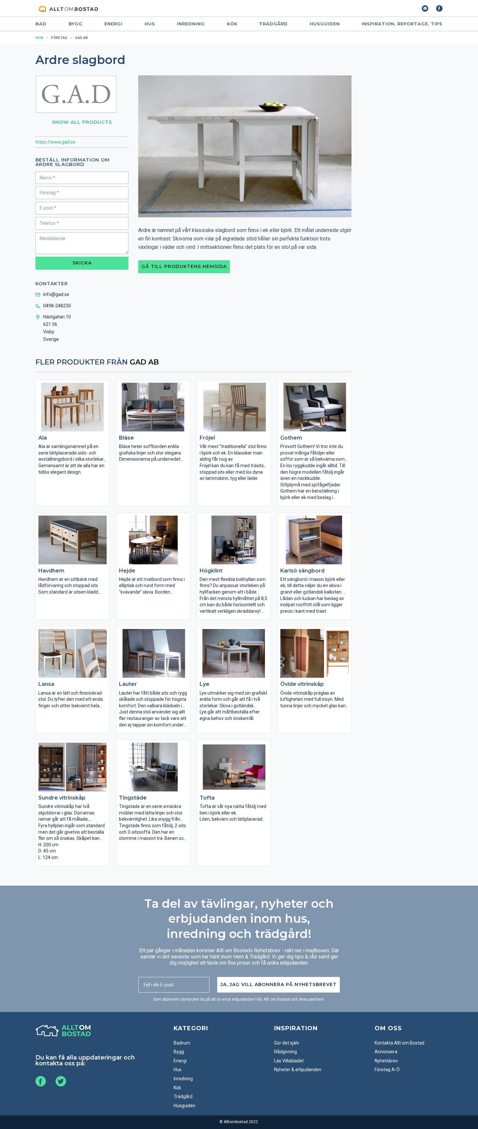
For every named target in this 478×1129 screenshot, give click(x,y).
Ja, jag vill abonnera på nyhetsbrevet (278, 984)
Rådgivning (285, 1051)
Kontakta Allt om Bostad (399, 1043)
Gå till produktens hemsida (184, 266)
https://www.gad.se (55, 142)
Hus (150, 24)
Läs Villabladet (289, 1060)
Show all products (82, 122)
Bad (40, 24)
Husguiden (325, 24)
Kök (232, 24)
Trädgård (273, 24)
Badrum (182, 1043)
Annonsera (386, 1051)
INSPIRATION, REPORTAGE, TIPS (402, 24)
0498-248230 (57, 305)
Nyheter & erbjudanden (297, 1069)
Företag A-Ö (387, 1069)
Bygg (76, 24)
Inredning (191, 24)
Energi (113, 24)
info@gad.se (56, 294)
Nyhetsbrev (386, 1060)
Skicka (82, 263)
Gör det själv (286, 1043)
